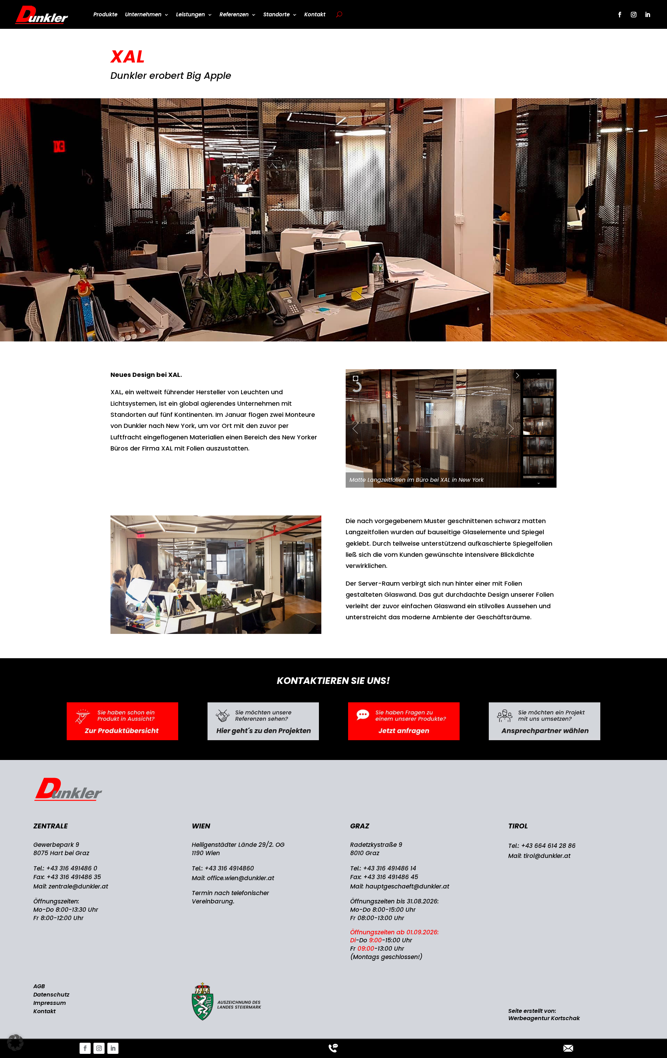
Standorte (276, 14)
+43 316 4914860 (229, 868)
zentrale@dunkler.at (78, 886)
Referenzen (234, 14)
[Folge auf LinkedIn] (112, 1048)
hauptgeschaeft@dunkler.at (407, 886)
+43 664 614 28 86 (548, 846)
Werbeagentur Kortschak (544, 1018)
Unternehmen (143, 14)
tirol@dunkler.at (547, 856)
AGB (39, 986)
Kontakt (315, 14)
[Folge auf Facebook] (85, 1048)
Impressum (49, 1003)
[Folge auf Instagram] (99, 1048)
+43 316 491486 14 (389, 868)
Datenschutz (51, 995)
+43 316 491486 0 (71, 868)
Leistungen (190, 14)
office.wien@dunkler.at (240, 878)
